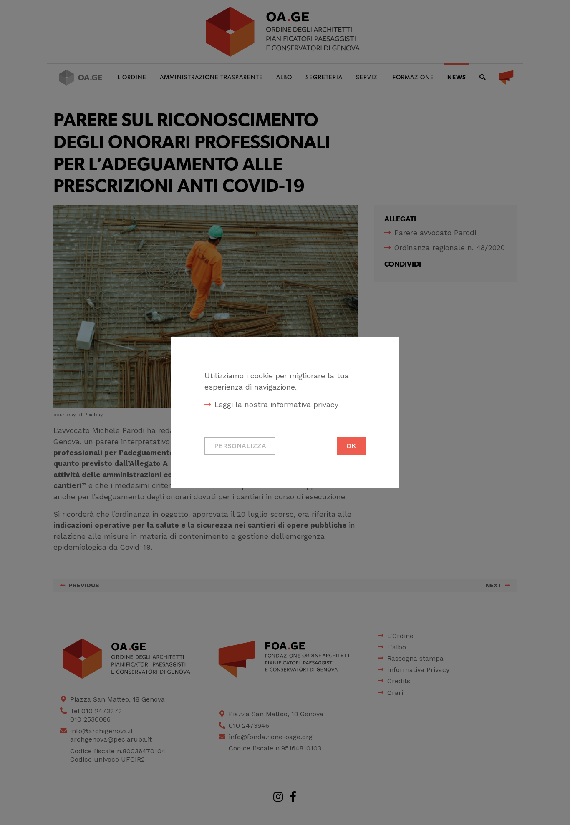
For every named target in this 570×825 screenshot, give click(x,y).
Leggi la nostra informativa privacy (276, 404)
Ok (351, 446)
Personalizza (240, 446)
